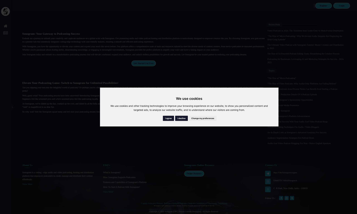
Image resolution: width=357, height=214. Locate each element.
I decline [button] (181, 118)
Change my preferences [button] (202, 118)
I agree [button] (168, 118)
